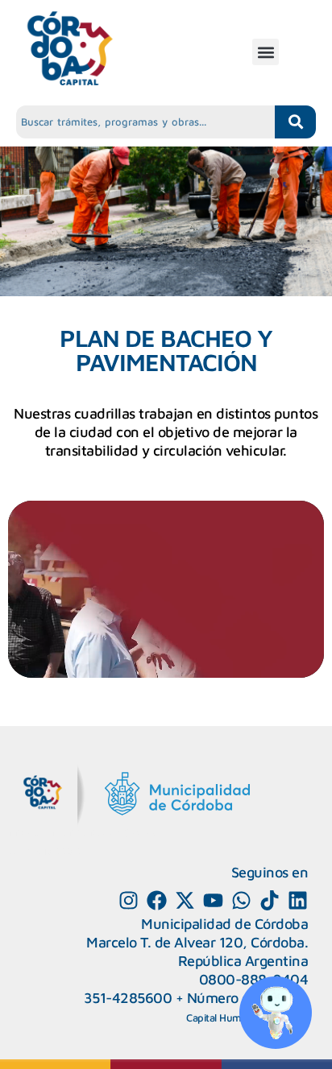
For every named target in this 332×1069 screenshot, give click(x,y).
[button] (265, 52)
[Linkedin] (298, 900)
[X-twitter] (185, 900)
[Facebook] (157, 900)
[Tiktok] (269, 900)
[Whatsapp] (241, 900)
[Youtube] (213, 900)
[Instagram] (128, 900)
